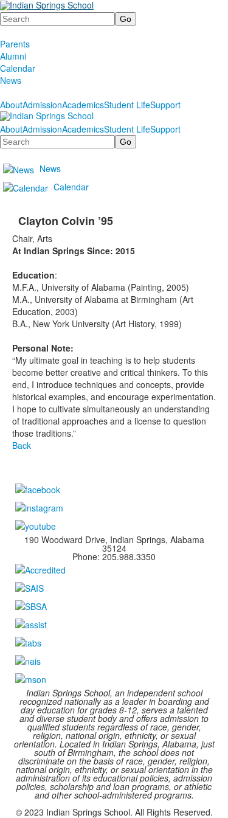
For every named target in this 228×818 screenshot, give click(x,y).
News (10, 80)
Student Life (127, 105)
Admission (42, 105)
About (11, 105)
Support (165, 105)
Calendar (17, 68)
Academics (83, 105)
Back (21, 445)
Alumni (13, 56)
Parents (15, 44)
